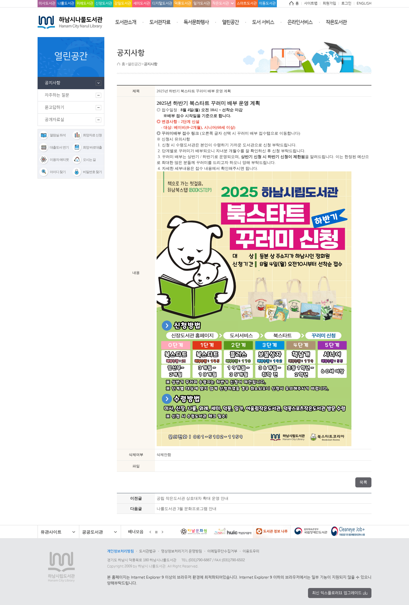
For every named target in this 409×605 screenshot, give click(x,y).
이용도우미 (251, 551)
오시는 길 (89, 160)
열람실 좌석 (58, 135)
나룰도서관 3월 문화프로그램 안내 (186, 508)
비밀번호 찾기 (92, 172)
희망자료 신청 (92, 135)
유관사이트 (51, 531)
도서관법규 (147, 551)
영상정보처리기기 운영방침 (181, 551)
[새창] (209, 532)
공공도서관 (92, 531)
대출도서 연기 (59, 147)
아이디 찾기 (58, 172)
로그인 (346, 3)
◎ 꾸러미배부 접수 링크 (178, 133)
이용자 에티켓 (59, 160)
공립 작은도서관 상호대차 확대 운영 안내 (192, 498)
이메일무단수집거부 (222, 551)
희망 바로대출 (92, 147)
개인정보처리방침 (120, 551)
